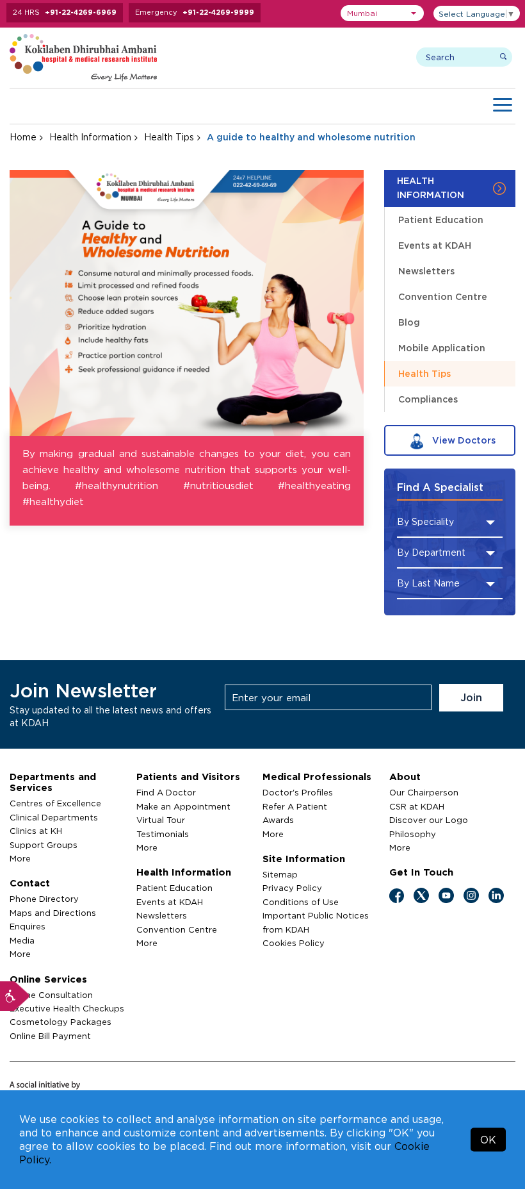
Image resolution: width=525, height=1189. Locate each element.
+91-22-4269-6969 (81, 12)
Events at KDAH (434, 245)
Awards (278, 819)
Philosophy (412, 833)
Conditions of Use (300, 901)
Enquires (27, 926)
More (20, 858)
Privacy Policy (292, 887)
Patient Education (440, 219)
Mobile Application (441, 348)
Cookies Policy (293, 942)
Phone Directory (44, 898)
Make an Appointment (183, 806)
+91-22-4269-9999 (218, 12)
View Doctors (463, 440)
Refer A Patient (294, 806)
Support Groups (43, 844)
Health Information (90, 137)
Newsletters (426, 271)
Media (22, 940)
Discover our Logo (428, 819)
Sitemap (280, 874)
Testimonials (162, 833)
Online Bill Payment (50, 1035)
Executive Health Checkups (67, 1008)
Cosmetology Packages (60, 1021)
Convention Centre (442, 296)
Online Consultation (51, 994)
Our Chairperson (423, 792)
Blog (409, 322)
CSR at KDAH (416, 806)
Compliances (428, 399)
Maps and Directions (53, 912)
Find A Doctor (166, 792)
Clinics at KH (36, 830)
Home (23, 137)
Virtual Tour (160, 819)
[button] (382, 13)
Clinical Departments (54, 817)
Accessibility (14, 996)
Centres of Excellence (55, 803)
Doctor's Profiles (297, 792)
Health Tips (169, 137)
